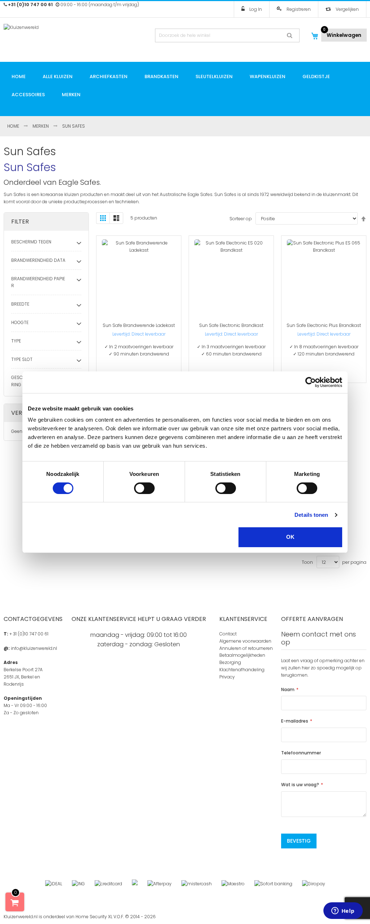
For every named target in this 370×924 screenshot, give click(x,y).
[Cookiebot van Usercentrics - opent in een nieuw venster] (310, 382)
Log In (255, 9)
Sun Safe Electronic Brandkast (231, 325)
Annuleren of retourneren (246, 648)
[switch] (144, 488)
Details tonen (311, 515)
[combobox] (227, 35)
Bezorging (230, 662)
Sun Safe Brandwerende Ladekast (139, 325)
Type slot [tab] (22, 359)
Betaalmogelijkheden (242, 655)
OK (290, 537)
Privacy (227, 677)
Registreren (298, 9)
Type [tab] (16, 341)
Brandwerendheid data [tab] (38, 260)
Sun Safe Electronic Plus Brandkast (324, 325)
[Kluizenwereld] (46, 34)
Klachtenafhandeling (241, 670)
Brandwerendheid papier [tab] (38, 282)
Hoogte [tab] (20, 322)
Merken (41, 126)
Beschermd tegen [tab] (31, 242)
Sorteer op (240, 219)
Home (13, 126)
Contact (228, 634)
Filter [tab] (20, 221)
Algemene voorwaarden (245, 641)
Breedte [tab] (20, 304)
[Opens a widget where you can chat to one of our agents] (343, 911)
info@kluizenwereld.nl (34, 648)
